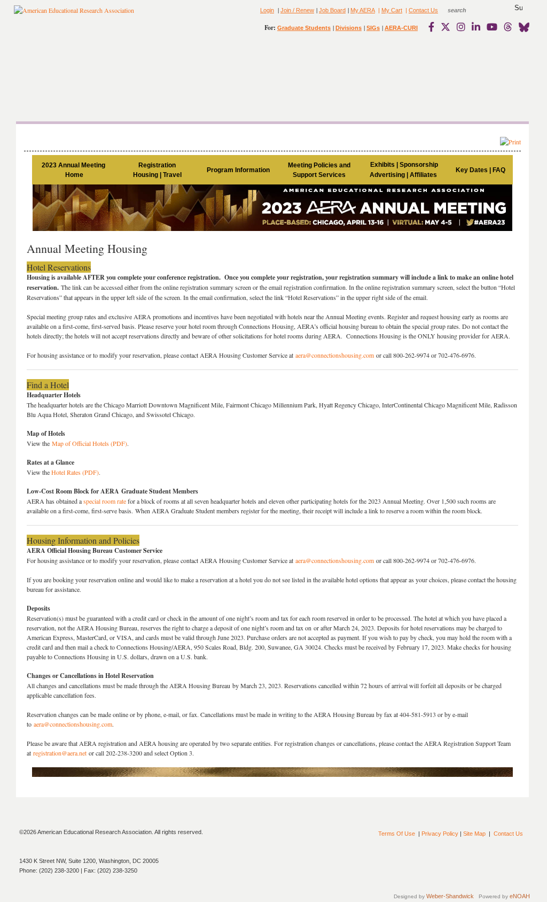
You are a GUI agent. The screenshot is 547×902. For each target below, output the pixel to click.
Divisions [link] (348, 28)
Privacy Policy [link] (439, 833)
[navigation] (45, 74)
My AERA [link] (362, 10)
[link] (433, 26)
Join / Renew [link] (297, 10)
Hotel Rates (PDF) (75, 472)
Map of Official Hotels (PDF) (89, 443)
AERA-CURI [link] (401, 28)
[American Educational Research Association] (74, 14)
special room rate (104, 501)
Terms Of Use (396, 833)
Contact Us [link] (423, 10)
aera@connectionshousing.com (334, 355)
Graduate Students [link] (304, 28)
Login (267, 10)
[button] (518, 8)
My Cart (391, 10)
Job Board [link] (332, 10)
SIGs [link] (373, 28)
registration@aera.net (61, 753)
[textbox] (466, 10)
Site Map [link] (474, 833)
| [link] (378, 10)
